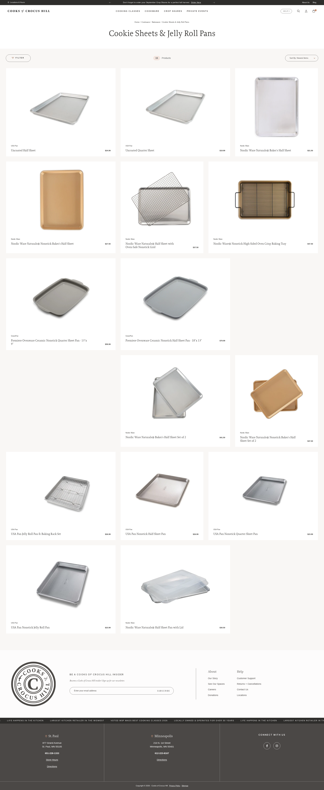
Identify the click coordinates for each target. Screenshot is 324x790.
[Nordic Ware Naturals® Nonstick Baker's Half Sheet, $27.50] (60, 200)
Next (214, 2)
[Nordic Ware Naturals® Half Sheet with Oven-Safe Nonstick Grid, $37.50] (162, 200)
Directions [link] (52, 766)
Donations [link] (213, 695)
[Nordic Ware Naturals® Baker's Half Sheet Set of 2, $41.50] (175, 393)
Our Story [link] (213, 678)
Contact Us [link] (242, 689)
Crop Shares (173, 11)
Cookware (152, 11)
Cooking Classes (128, 11)
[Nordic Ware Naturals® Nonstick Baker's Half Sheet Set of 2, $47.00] (277, 393)
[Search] (298, 11)
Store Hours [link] (52, 759)
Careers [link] (212, 689)
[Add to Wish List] (110, 73)
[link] (33, 683)
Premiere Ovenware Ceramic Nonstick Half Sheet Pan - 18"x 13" (164, 340)
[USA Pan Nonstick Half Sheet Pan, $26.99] (162, 490)
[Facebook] (267, 745)
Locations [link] (242, 695)
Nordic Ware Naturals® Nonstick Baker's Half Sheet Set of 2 (268, 438)
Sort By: (293, 58)
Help (285, 11)
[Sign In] (306, 11)
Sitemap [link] (185, 786)
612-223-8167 (162, 753)
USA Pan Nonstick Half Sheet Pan (146, 534)
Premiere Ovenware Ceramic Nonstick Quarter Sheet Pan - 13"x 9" (49, 342)
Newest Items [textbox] (302, 58)
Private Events (197, 11)
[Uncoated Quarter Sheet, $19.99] (175, 106)
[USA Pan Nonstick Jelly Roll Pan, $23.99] (60, 584)
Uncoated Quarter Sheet (140, 150)
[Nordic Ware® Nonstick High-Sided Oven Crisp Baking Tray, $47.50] (263, 200)
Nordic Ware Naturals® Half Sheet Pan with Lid (154, 627)
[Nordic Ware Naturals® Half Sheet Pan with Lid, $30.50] (175, 584)
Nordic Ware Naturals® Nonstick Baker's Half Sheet (42, 243)
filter (20, 58)
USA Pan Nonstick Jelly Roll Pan (30, 627)
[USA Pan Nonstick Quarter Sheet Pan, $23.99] (263, 490)
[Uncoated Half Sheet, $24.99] (60, 106)
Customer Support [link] (246, 678)
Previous (110, 2)
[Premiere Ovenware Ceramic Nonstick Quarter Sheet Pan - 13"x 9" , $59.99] (60, 297)
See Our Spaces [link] (216, 684)
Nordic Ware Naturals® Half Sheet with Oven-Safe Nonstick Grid (150, 245)
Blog (314, 2)
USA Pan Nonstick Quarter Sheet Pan (235, 534)
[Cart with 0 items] (313, 11)
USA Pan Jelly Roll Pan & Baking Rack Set (36, 534)
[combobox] (306, 58)
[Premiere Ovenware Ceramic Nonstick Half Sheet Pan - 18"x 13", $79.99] (175, 297)
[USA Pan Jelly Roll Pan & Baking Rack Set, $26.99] (60, 490)
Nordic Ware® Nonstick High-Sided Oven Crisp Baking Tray (249, 243)
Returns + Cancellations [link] (249, 684)
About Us (305, 2)
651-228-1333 (52, 753)
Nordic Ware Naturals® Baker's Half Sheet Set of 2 (156, 437)
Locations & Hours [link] (17, 2)
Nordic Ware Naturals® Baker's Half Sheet (265, 150)
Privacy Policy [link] (174, 786)
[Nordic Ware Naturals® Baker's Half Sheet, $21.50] (277, 106)
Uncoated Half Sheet (23, 150)
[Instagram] (276, 745)
